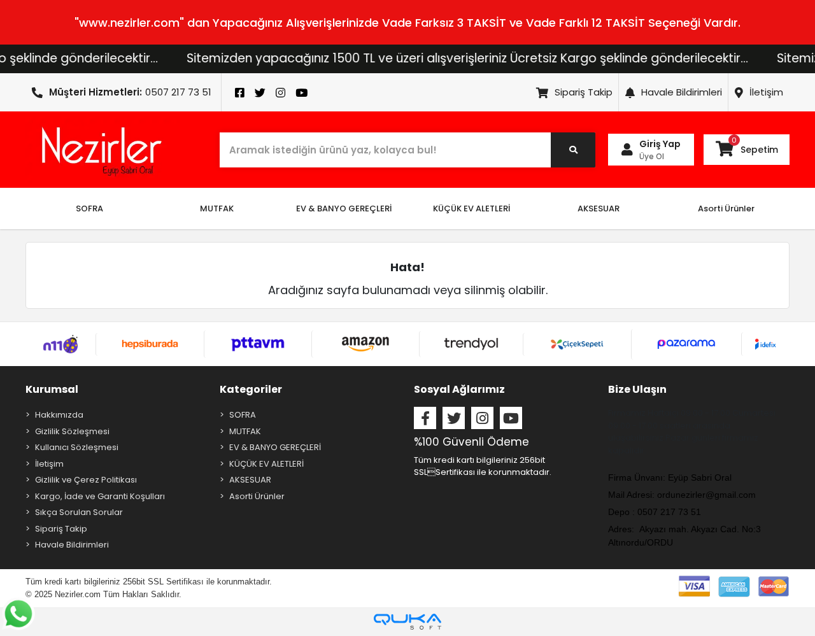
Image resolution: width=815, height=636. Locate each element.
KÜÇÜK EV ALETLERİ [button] (471, 208)
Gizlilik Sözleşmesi (72, 431)
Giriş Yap (660, 144)
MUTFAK (245, 431)
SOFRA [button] (89, 208)
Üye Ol (651, 156)
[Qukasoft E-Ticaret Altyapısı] (407, 622)
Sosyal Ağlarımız (459, 389)
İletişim (766, 92)
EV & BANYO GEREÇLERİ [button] (344, 208)
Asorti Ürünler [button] (726, 208)
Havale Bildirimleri (681, 92)
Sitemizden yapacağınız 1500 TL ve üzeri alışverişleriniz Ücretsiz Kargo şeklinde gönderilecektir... (453, 58)
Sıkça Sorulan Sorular (79, 512)
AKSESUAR (250, 480)
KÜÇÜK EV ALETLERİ (266, 464)
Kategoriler (251, 389)
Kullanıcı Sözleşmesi (76, 447)
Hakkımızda (59, 415)
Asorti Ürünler (257, 496)
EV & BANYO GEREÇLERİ (275, 447)
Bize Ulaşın (637, 389)
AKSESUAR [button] (599, 208)
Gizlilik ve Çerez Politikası (86, 480)
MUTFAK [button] (217, 208)
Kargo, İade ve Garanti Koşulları (100, 496)
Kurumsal (51, 389)
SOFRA (242, 415)
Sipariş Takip (584, 92)
